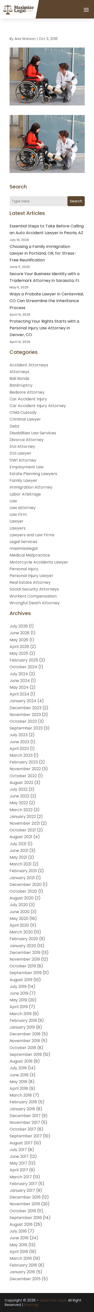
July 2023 (19, 735)
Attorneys (19, 372)
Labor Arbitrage (25, 494)
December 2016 (25, 1197)
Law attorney (23, 508)
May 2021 (18, 857)
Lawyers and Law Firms (32, 535)
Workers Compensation (33, 596)
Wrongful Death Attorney (35, 603)
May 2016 (18, 1245)
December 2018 (25, 1034)
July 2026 (19, 626)
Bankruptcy (21, 385)
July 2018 (18, 1068)
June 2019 (19, 993)
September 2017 (26, 1136)
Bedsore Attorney (27, 392)
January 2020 (23, 946)
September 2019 (26, 973)
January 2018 (22, 1109)
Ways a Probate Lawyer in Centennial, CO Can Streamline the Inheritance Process (47, 300)
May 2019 (18, 1000)
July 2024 (19, 674)
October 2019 (23, 966)
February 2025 (24, 660)
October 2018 (23, 1048)
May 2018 (18, 1082)
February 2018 (23, 1102)
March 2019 (21, 1014)
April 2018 (19, 1088)
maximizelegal (24, 548)
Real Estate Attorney (30, 582)
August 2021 (21, 837)
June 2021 (19, 850)
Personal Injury (24, 569)
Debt (15, 426)
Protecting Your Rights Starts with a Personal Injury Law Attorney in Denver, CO (44, 328)
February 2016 (23, 1265)
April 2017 (19, 1170)
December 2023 (25, 708)
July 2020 (19, 905)
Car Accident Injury (28, 399)
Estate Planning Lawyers (33, 474)
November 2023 (25, 714)
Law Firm (18, 514)
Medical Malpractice (30, 555)
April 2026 (19, 647)
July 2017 (18, 1150)
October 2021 (23, 830)
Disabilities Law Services (33, 433)
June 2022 (19, 796)
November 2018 (25, 1041)
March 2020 (21, 932)
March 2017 (21, 1177)
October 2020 (23, 891)
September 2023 (26, 728)
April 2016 (19, 1252)
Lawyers (18, 528)
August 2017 (21, 1143)
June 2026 (20, 633)
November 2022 (25, 769)
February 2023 (24, 762)
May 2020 (19, 918)
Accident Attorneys (29, 365)
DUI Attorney (22, 446)
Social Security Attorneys (34, 589)
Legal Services (23, 542)
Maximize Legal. (53, 1300)
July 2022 (19, 789)
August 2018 (21, 1061)
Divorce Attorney (27, 440)
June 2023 (19, 742)
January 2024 (23, 701)
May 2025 (19, 653)
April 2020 (19, 925)
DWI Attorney (23, 460)
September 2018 (26, 1054)
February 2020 (24, 939)
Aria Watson (25, 38)
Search (76, 201)
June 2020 (20, 912)
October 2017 (23, 1129)
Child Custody (23, 412)
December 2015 (25, 1279)
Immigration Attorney (31, 487)
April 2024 (19, 694)
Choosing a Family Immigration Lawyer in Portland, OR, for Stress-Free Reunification (43, 253)
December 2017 (25, 1116)
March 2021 (21, 864)
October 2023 (23, 721)
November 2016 (25, 1204)
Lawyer (17, 521)
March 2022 (21, 810)
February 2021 (23, 871)
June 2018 (19, 1075)
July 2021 (18, 844)
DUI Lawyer (20, 453)
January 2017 (22, 1190)
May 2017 (18, 1163)
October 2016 (23, 1211)
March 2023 (21, 755)
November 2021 (25, 823)
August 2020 (22, 898)
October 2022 (23, 776)
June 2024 (20, 680)
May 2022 (19, 803)
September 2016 (26, 1218)
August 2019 (21, 980)
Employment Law (27, 467)
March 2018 (21, 1095)
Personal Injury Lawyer (31, 576)
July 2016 (18, 1231)
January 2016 (22, 1272)
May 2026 (19, 640)
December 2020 (26, 884)
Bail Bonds (19, 378)
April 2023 (19, 748)
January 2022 (23, 816)
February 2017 (23, 1184)
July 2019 (18, 986)
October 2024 (23, 667)
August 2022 (21, 782)
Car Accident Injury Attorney (38, 406)
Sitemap (31, 1304)
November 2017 (25, 1122)
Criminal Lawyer (25, 419)
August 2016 (21, 1224)
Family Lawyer (23, 480)
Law (13, 501)
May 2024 (19, 687)
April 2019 (19, 1007)
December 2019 (25, 952)
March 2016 (21, 1258)
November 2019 (25, 959)
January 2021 (22, 878)
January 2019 (22, 1027)
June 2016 (19, 1238)
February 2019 (23, 1020)
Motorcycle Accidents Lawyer (39, 562)
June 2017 (19, 1156)
